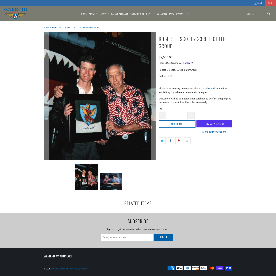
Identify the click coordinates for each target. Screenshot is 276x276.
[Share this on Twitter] (162, 140)
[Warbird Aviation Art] (15, 13)
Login (259, 3)
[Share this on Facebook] (170, 140)
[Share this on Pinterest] (178, 140)
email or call (208, 88)
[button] (94, 14)
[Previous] (46, 96)
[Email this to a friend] (187, 140)
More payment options (214, 131)
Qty (160, 108)
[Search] (269, 13)
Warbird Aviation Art (60, 269)
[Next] (153, 96)
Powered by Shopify (78, 269)
